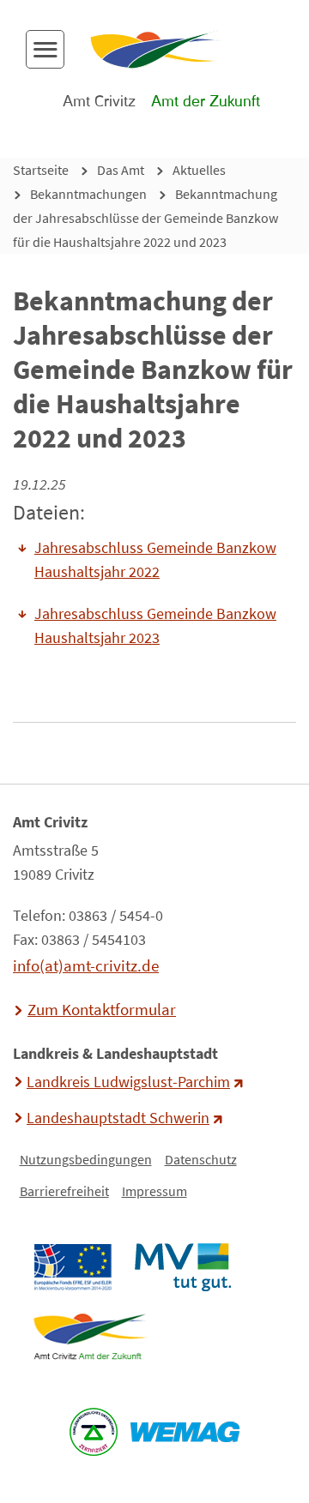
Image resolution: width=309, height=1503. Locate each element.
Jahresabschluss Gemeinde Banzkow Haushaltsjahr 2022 (155, 559)
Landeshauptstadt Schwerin (118, 1118)
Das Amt (120, 169)
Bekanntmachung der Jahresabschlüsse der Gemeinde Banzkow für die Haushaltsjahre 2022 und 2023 (145, 217)
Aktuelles (199, 169)
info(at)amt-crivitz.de (86, 965)
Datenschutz (201, 1159)
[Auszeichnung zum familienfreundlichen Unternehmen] (94, 1432)
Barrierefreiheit (64, 1190)
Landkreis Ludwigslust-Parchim (128, 1082)
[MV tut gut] (182, 1267)
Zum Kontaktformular (101, 1009)
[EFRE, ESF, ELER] (72, 1267)
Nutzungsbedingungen (86, 1159)
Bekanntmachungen (88, 193)
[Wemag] (185, 1432)
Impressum (154, 1190)
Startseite (41, 169)
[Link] (90, 1337)
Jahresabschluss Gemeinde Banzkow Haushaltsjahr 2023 (155, 625)
